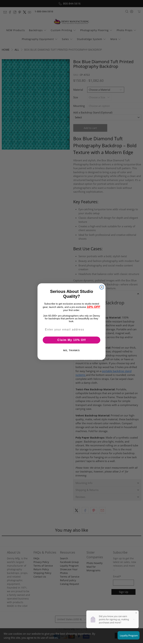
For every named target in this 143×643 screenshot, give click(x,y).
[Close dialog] (102, 287)
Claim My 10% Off (71, 339)
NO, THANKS (71, 350)
